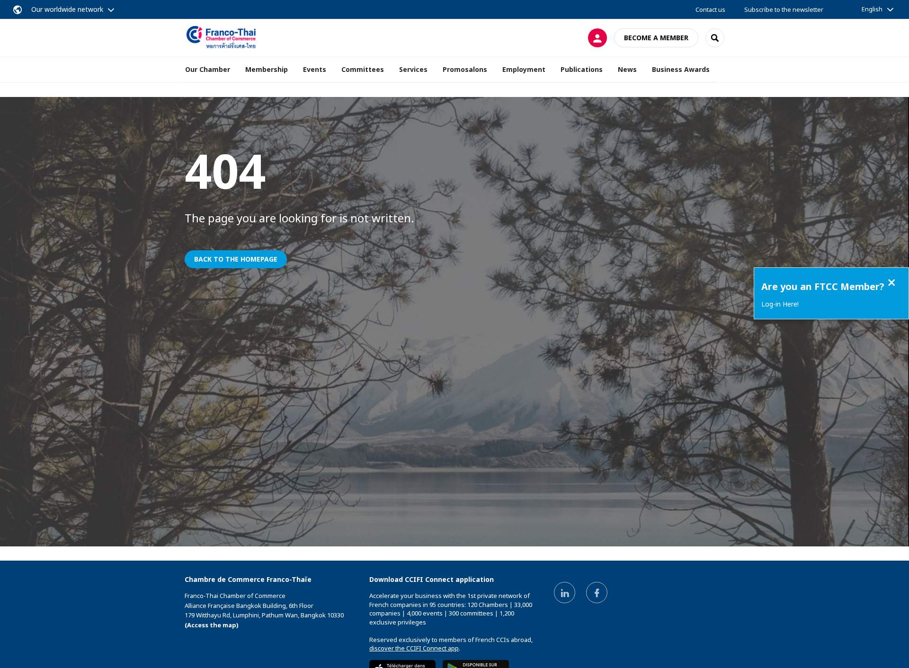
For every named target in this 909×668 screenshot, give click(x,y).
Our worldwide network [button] (67, 9)
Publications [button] (582, 69)
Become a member (656, 37)
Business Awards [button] (681, 69)
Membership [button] (266, 69)
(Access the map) (212, 625)
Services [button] (413, 69)
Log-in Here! (780, 303)
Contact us (710, 9)
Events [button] (314, 69)
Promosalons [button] (465, 69)
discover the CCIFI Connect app (414, 648)
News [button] (627, 69)
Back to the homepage (235, 259)
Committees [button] (362, 69)
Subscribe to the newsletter (783, 9)
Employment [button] (523, 69)
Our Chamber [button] (207, 69)
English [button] (872, 9)
